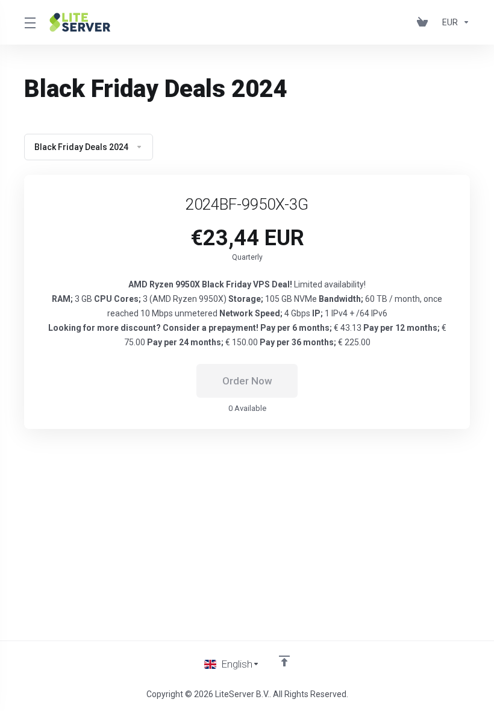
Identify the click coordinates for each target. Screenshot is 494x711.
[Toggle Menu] (29, 22)
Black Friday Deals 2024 (81, 147)
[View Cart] (424, 22)
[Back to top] (284, 661)
